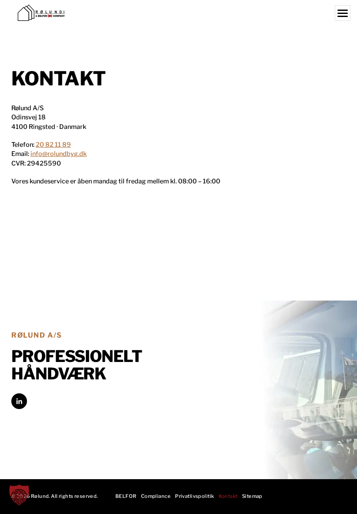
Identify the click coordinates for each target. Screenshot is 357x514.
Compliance (156, 496)
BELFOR (126, 496)
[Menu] (342, 13)
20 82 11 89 (53, 145)
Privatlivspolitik (194, 496)
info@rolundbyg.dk (58, 154)
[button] (19, 495)
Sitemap (252, 496)
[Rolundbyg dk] (178, 13)
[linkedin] (19, 401)
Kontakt (228, 496)
